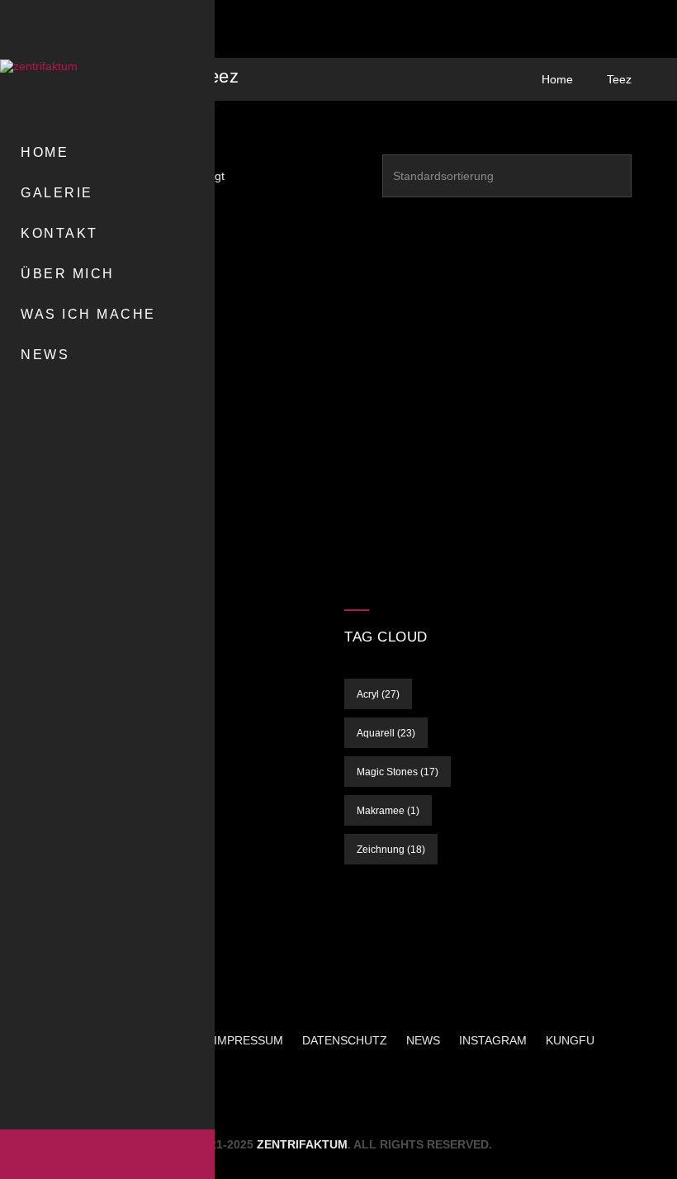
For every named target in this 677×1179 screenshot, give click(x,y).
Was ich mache (88, 314)
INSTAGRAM (493, 1040)
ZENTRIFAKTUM (302, 1144)
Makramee (388, 811)
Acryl (378, 694)
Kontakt (59, 233)
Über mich (68, 274)
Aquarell (386, 733)
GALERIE (57, 193)
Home (45, 152)
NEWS (45, 355)
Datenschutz (344, 1040)
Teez (619, 79)
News (423, 1040)
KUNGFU (570, 1040)
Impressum (248, 1040)
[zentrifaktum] (58, 66)
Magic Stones (397, 772)
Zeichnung (391, 849)
